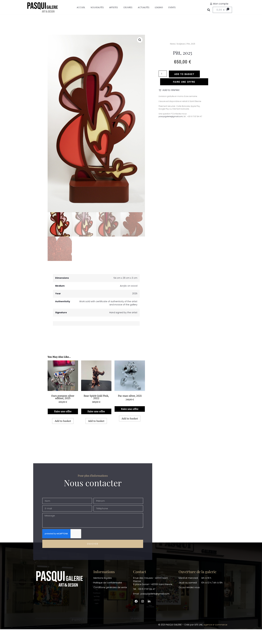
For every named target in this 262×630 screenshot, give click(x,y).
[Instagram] (142, 601)
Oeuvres (127, 7)
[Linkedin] (149, 601)
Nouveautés (97, 7)
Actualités (143, 7)
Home (172, 44)
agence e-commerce (215, 624)
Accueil (81, 7)
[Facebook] (136, 601)
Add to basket (184, 74)
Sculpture (181, 44)
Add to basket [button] (63, 420)
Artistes (113, 7)
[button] (208, 9)
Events (172, 7)
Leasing (159, 7)
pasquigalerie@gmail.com (171, 116)
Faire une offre (63, 411)
